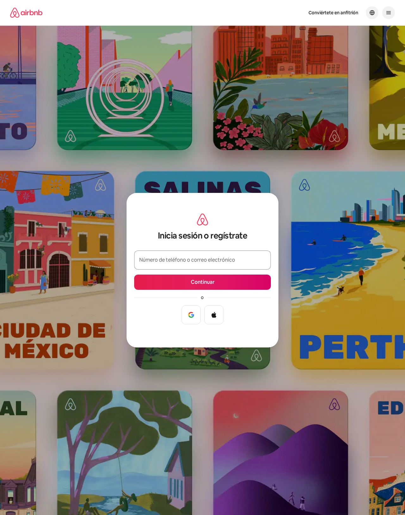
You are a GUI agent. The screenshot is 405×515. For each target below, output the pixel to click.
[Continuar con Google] (191, 314)
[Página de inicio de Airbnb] (26, 12)
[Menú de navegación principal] (388, 12)
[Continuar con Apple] (213, 314)
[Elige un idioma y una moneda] (372, 12)
